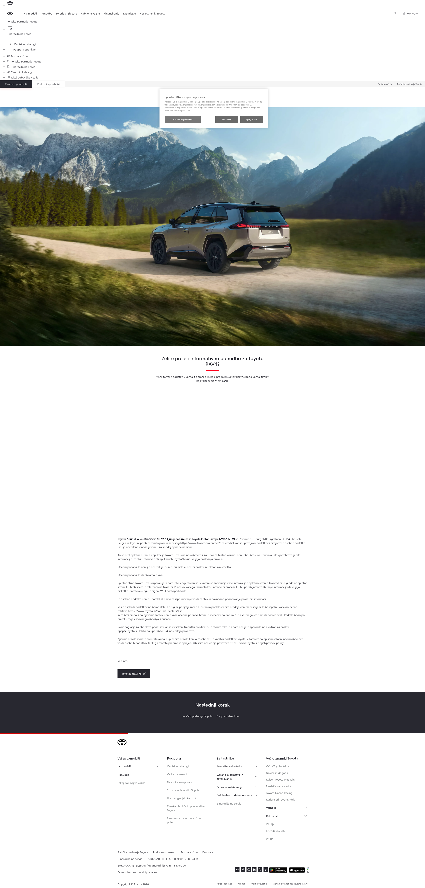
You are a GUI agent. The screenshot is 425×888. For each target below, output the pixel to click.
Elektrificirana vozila (278, 786)
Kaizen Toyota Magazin (280, 779)
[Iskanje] (395, 13)
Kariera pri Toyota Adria (280, 799)
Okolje (270, 824)
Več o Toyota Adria (277, 766)
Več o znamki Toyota (152, 13)
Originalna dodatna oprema (234, 795)
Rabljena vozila (90, 13)
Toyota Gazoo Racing (279, 793)
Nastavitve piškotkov (182, 119)
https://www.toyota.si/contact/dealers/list (207, 543)
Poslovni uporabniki (48, 84)
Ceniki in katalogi (178, 766)
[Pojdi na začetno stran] (10, 13)
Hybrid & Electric (66, 13)
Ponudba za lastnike (229, 766)
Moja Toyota (412, 13)
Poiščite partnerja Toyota (409, 83)
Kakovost (272, 816)
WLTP (269, 839)
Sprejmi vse (251, 119)
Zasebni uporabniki (16, 84)
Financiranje (111, 13)
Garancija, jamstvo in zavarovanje (230, 776)
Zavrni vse (226, 119)
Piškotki (241, 883)
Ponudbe (46, 13)
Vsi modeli (30, 13)
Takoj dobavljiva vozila (131, 783)
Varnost (271, 807)
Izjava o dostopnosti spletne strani (290, 883)
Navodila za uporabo (180, 782)
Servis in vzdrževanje (229, 787)
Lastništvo (129, 13)
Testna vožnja (385, 83)
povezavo (188, 631)
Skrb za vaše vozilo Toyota (183, 790)
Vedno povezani (177, 774)
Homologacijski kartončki (182, 798)
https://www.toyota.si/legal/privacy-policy (257, 643)
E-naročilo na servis (228, 803)
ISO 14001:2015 (275, 831)
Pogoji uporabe (224, 883)
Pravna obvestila (259, 883)
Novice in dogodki (277, 773)
